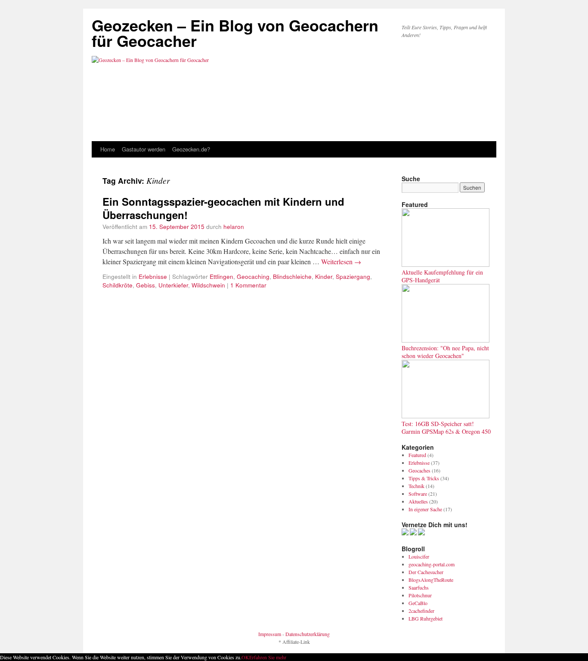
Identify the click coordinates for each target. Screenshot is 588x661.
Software (418, 493)
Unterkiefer (173, 285)
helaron (233, 226)
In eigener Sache (425, 509)
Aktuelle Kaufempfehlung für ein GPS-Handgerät (442, 276)
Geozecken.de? (191, 149)
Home (107, 149)
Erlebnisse (153, 276)
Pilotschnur (420, 595)
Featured (417, 454)
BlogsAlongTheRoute (431, 579)
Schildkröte (117, 285)
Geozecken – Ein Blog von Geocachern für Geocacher (235, 33)
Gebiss (145, 285)
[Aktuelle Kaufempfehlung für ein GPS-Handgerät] (445, 264)
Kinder (323, 276)
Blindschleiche (292, 276)
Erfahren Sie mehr (267, 657)
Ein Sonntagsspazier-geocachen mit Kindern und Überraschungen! (223, 208)
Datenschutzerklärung (307, 633)
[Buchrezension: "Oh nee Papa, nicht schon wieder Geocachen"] (445, 340)
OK (245, 657)
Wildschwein (208, 285)
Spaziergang (353, 276)
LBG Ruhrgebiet (426, 618)
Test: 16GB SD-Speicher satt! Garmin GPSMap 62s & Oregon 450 (446, 428)
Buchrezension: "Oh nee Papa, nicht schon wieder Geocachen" (445, 352)
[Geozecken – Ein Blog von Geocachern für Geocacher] (294, 79)
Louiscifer (419, 556)
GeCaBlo (418, 602)
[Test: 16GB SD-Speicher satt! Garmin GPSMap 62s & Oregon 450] (445, 416)
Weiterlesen (341, 261)
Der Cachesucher (426, 571)
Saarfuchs (419, 587)
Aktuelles (418, 501)
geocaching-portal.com (432, 564)
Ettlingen (221, 276)
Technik (416, 485)
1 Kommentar (248, 285)
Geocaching (253, 276)
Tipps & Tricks (424, 478)
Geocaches (419, 470)
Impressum (269, 633)
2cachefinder (421, 610)
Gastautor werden (143, 149)
